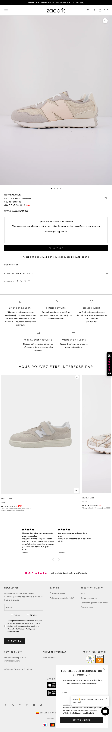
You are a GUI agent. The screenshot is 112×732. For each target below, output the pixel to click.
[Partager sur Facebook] (17, 281)
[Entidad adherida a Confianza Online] (95, 659)
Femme (17, 615)
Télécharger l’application (56, 231)
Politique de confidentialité (83, 713)
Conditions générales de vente (94, 602)
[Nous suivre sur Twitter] (12, 704)
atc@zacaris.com (12, 661)
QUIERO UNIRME (82, 720)
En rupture (56, 248)
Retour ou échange (89, 598)
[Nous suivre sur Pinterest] (27, 704)
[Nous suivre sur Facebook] (5, 704)
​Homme (33, 615)
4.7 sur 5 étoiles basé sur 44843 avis (69, 573)
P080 (4, 503)
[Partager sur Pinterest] (25, 281)
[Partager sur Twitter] (21, 281)
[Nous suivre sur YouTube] (34, 704)
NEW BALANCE (12, 194)
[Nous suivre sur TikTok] (41, 704)
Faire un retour (87, 607)
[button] (54, 560)
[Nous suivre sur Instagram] (20, 704)
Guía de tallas (49, 657)
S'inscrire (14, 641)
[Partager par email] (29, 281)
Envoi (83, 593)
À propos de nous (57, 593)
